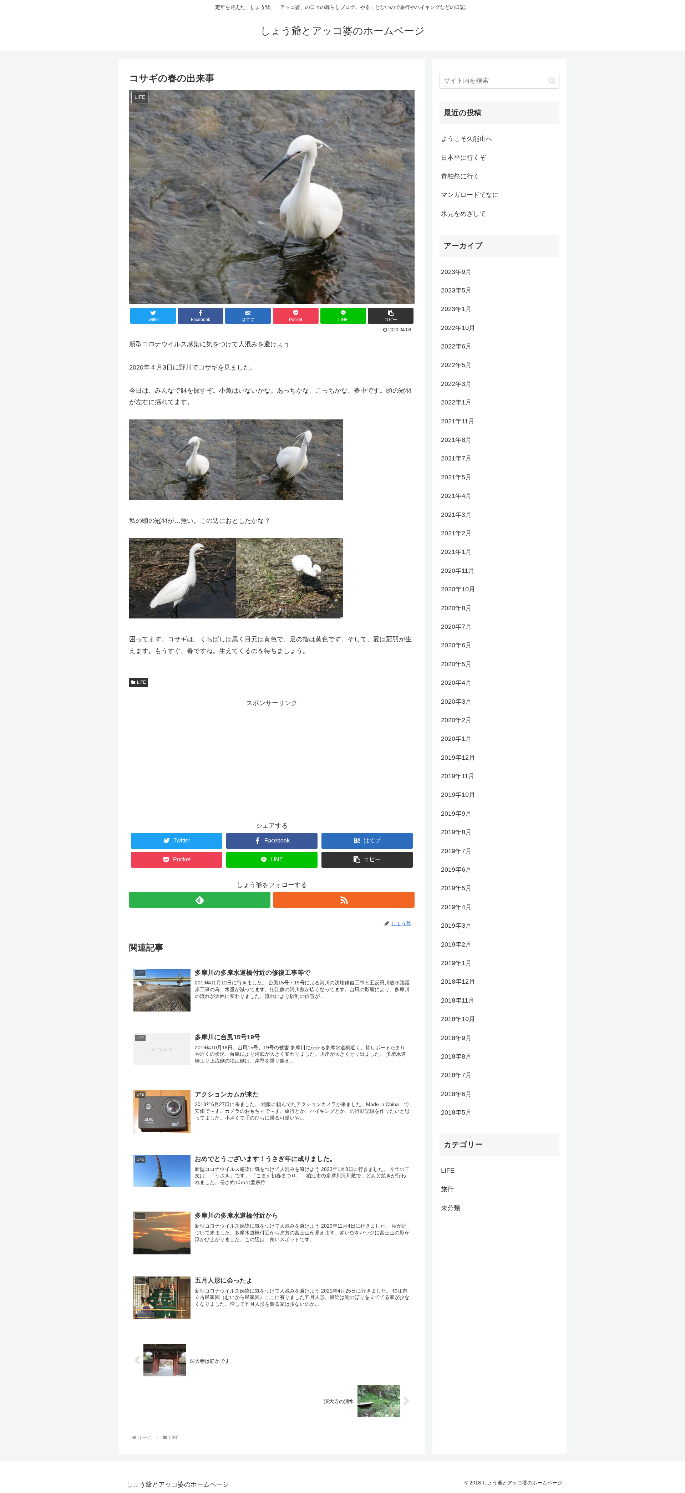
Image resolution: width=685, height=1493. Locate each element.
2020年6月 (456, 645)
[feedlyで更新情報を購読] (199, 900)
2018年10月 (458, 1019)
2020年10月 (458, 589)
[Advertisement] (272, 759)
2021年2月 (456, 533)
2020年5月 (456, 664)
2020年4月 (456, 682)
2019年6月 (456, 869)
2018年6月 (456, 1093)
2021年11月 (458, 421)
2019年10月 (458, 794)
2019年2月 (456, 944)
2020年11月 (458, 570)
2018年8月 (456, 1056)
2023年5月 (456, 290)
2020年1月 (456, 738)
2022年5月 (456, 364)
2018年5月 (456, 1112)
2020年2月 (456, 720)
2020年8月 (456, 608)
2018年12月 (458, 981)
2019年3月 (456, 925)
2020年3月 (456, 701)
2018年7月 (456, 1075)
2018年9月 (456, 1037)
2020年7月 (456, 626)
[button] (552, 81)
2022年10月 (458, 327)
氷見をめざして (463, 213)
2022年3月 (456, 383)
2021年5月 (456, 477)
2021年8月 (456, 439)
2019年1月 (456, 963)
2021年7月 (456, 458)
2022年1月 (456, 402)
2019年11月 (458, 776)
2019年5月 (456, 888)
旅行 (447, 1189)
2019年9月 (456, 813)
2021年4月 (456, 495)
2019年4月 (456, 907)
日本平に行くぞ (463, 157)
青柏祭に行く (460, 176)
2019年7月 (456, 851)
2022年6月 (456, 346)
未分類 (450, 1208)
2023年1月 (456, 308)
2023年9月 (456, 271)
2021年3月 (456, 514)
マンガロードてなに (470, 194)
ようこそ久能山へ (466, 138)
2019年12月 (458, 757)
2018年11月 (458, 1000)
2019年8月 (456, 832)
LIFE (141, 682)
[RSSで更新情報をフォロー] (344, 900)
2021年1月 (456, 551)
